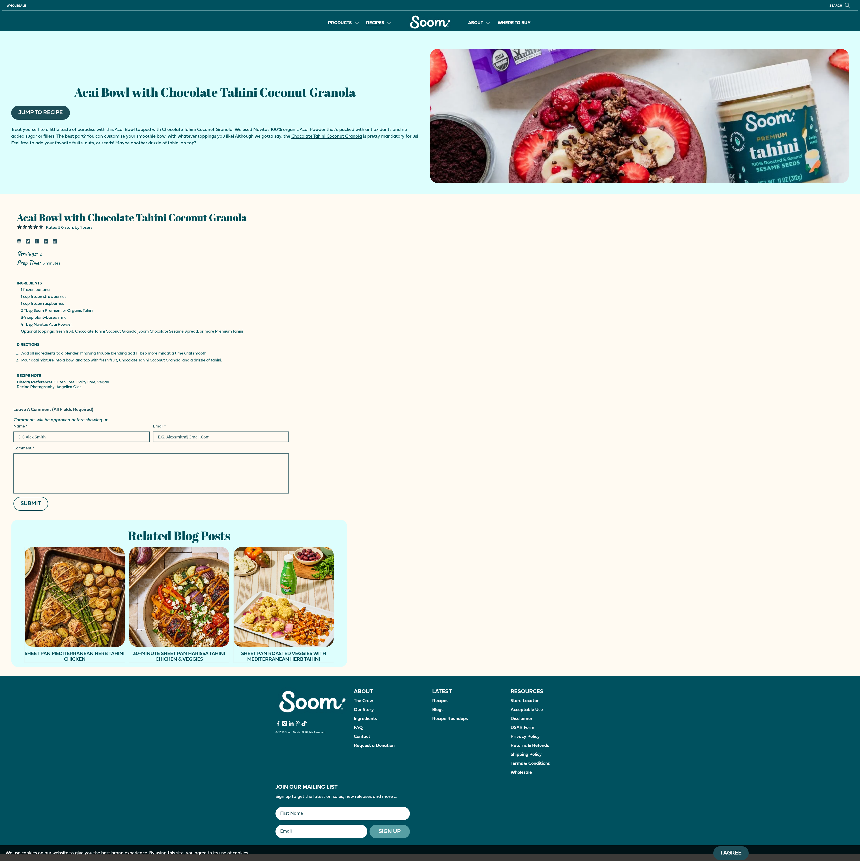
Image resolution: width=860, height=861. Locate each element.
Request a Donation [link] (374, 745)
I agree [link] (731, 853)
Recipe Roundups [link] (450, 719)
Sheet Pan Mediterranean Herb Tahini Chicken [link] (75, 656)
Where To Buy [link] (514, 23)
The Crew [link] (363, 701)
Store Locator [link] (525, 701)
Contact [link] (362, 737)
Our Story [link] (364, 710)
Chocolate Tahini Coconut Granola (326, 136)
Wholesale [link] (16, 5)
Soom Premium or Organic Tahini (63, 311)
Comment (23, 448)
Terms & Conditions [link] (530, 763)
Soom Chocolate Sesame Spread (168, 331)
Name (20, 426)
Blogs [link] (437, 710)
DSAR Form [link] (522, 728)
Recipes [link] (375, 23)
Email (159, 426)
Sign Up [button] (390, 831)
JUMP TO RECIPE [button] (40, 112)
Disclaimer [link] (522, 719)
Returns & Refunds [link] (530, 745)
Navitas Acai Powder (53, 325)
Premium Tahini (229, 331)
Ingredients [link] (365, 719)
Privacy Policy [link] (525, 737)
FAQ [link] (358, 728)
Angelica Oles (68, 387)
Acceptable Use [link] (527, 710)
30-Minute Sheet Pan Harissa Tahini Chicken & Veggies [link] (179, 656)
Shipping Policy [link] (526, 754)
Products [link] (340, 23)
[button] (839, 5)
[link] (430, 22)
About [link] (475, 23)
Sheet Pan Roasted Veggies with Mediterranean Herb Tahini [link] (283, 656)
